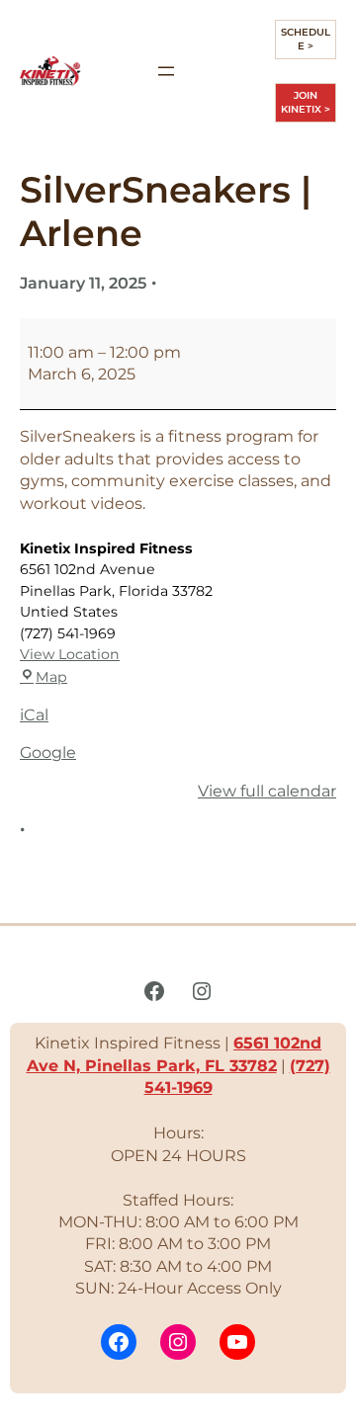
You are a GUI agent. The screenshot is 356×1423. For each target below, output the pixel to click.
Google (48, 752)
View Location (70, 654)
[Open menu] (166, 71)
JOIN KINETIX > (305, 102)
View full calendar (267, 791)
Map (51, 677)
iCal (34, 715)
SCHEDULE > (305, 39)
